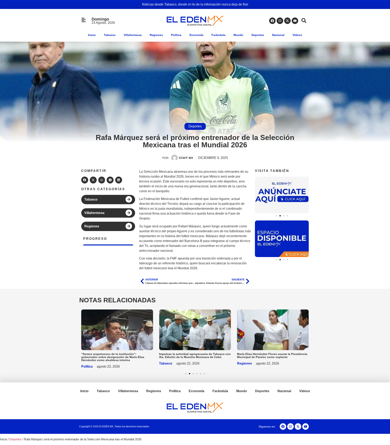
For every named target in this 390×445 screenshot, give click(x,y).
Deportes (257, 35)
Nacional (278, 35)
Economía (196, 35)
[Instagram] (280, 20)
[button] (84, 180)
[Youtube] (295, 20)
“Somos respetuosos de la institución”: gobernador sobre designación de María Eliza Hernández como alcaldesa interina (112, 357)
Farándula (218, 35)
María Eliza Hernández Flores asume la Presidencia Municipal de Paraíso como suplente (272, 355)
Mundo (238, 35)
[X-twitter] (287, 20)
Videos (297, 35)
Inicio (92, 35)
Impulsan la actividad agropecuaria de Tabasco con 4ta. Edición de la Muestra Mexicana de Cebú (195, 355)
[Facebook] (272, 20)
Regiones (156, 35)
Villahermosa (133, 35)
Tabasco (110, 35)
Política (176, 35)
